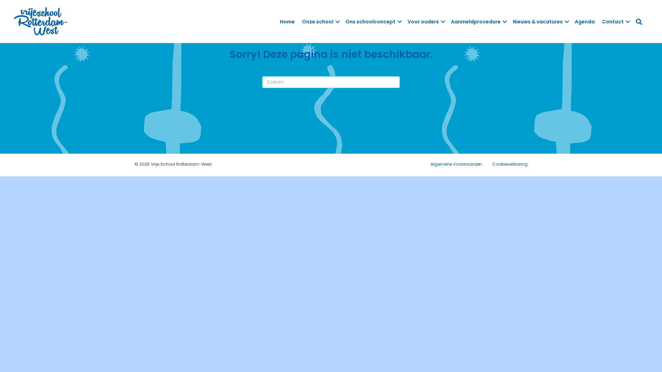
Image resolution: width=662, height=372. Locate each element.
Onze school (317, 21)
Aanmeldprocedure (476, 21)
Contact (613, 21)
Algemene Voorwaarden (456, 164)
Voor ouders (423, 21)
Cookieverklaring (510, 164)
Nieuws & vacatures (538, 21)
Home (287, 21)
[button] (337, 22)
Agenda (585, 21)
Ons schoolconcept (370, 21)
